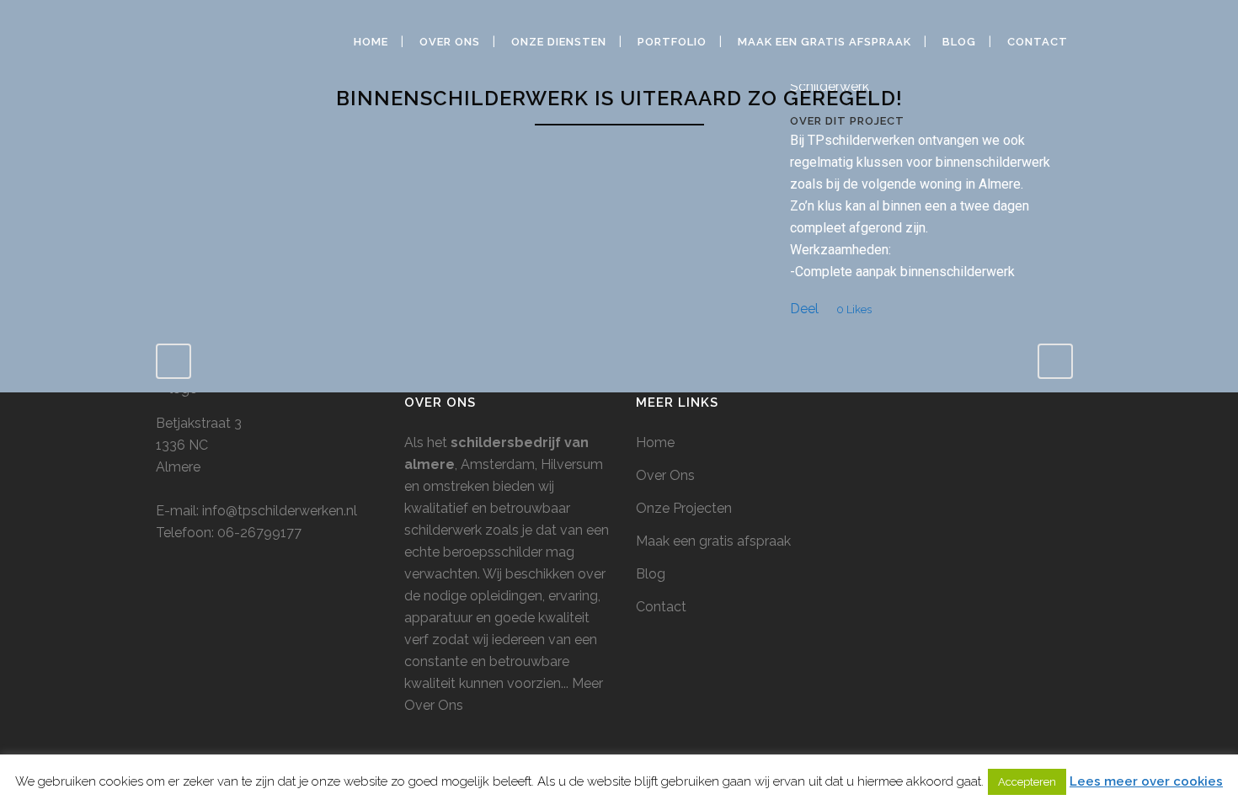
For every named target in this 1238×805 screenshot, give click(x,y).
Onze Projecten (684, 508)
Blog (650, 574)
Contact (661, 607)
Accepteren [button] (1027, 782)
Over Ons (665, 475)
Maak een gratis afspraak (713, 541)
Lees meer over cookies (1146, 781)
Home (655, 442)
